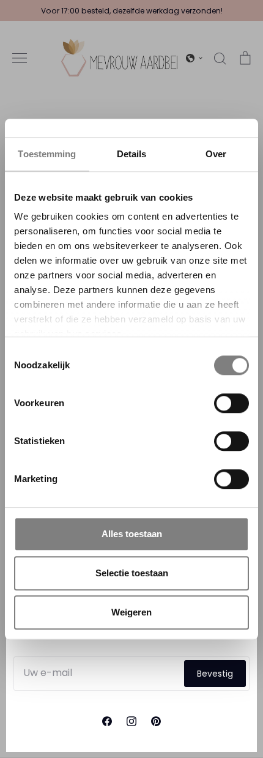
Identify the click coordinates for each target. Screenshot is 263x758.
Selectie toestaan (131, 573)
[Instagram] (131, 721)
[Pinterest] (156, 721)
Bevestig (215, 673)
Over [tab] (216, 154)
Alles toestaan (132, 534)
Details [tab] (132, 154)
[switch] (231, 403)
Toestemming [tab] (47, 154)
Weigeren (131, 612)
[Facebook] (107, 721)
